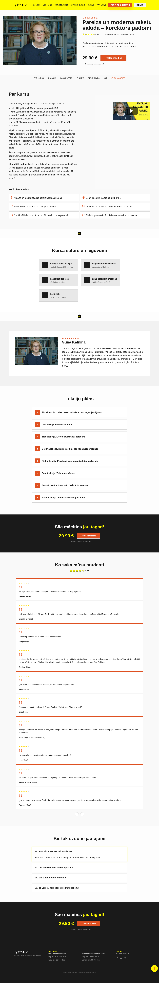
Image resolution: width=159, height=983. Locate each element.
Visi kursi (47, 5)
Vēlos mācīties (114, 58)
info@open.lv (124, 953)
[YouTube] (121, 958)
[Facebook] (125, 958)
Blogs (91, 5)
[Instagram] (117, 958)
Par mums (101, 5)
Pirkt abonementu (120, 5)
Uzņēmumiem (61, 5)
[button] (154, 968)
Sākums (36, 5)
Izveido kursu (78, 5)
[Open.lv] (20, 5)
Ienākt (140, 5)
